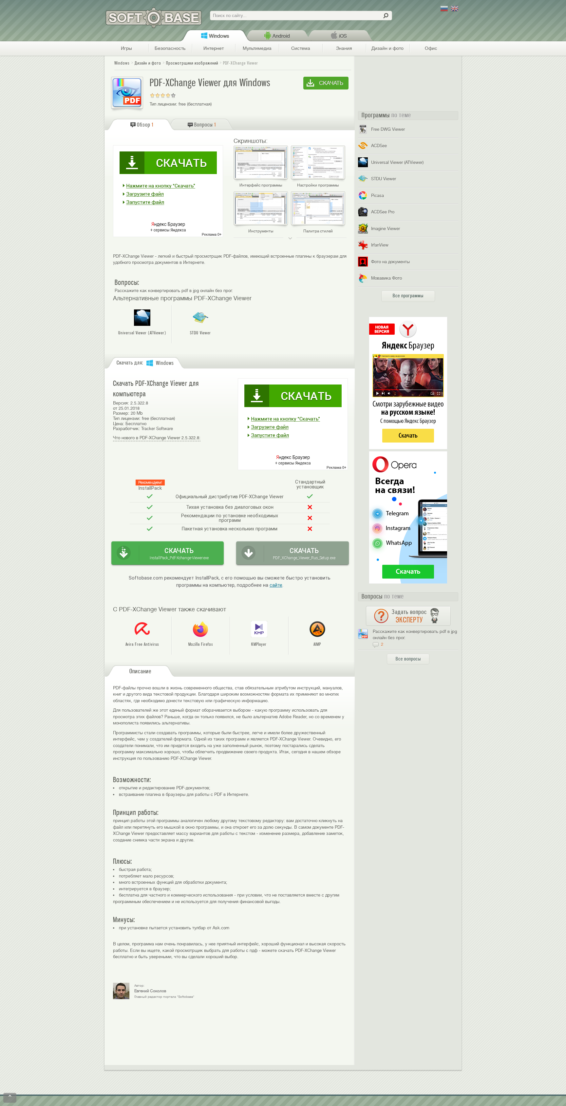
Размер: (121, 413)
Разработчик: (126, 428)
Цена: (118, 423)
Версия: (121, 403)
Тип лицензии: (163, 104)
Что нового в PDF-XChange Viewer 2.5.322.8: (156, 437)
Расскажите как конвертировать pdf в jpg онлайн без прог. (174, 290)
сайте (276, 585)
